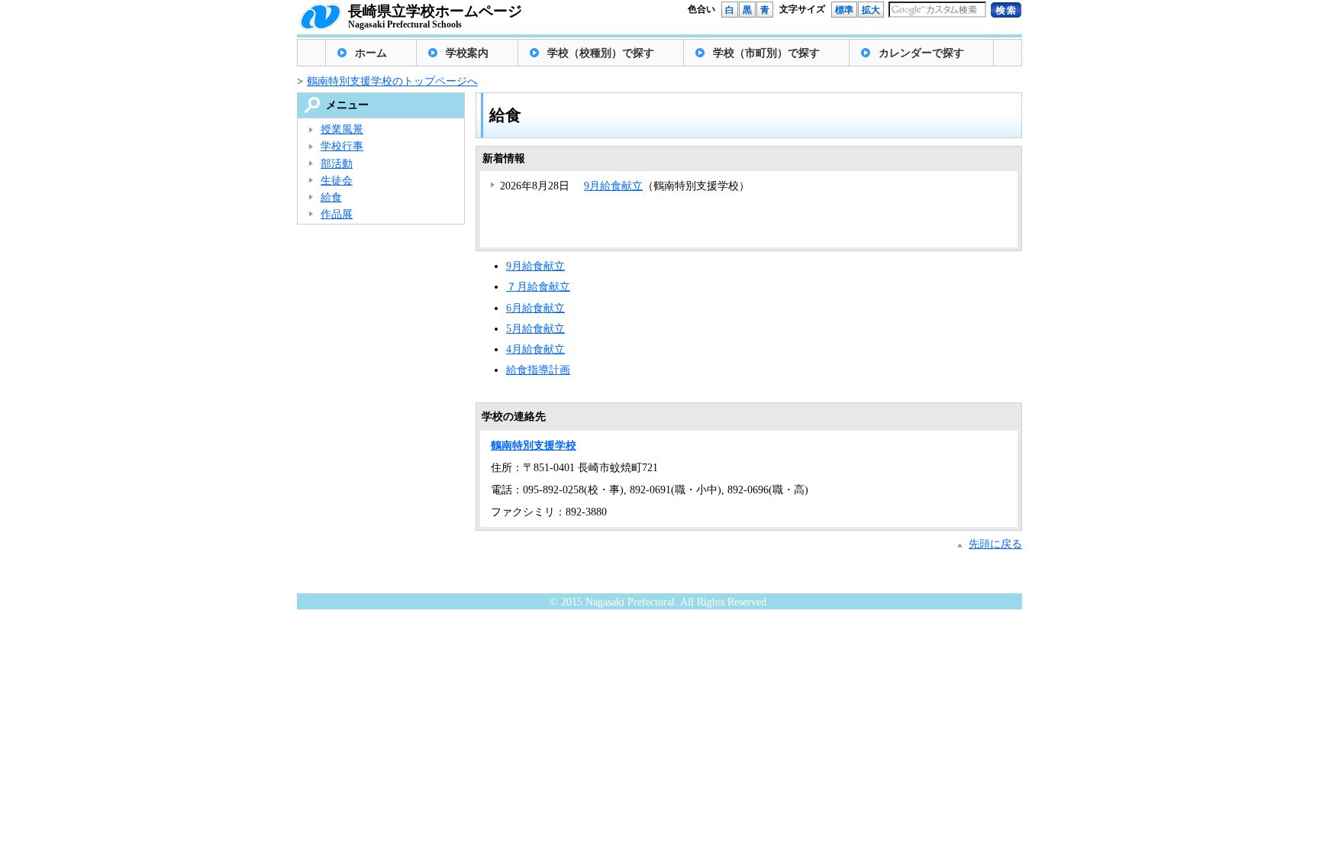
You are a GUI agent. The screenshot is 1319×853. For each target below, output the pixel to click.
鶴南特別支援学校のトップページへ (392, 81)
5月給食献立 (535, 328)
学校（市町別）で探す (766, 53)
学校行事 (342, 146)
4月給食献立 (535, 349)
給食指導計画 (538, 370)
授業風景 (342, 129)
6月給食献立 (535, 308)
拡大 (871, 10)
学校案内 (467, 53)
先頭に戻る (995, 544)
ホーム (371, 53)
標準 (844, 10)
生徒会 (337, 180)
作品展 (337, 214)
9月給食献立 (613, 186)
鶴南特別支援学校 (533, 445)
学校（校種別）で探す (600, 53)
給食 (331, 197)
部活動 (337, 164)
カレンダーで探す (921, 53)
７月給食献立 (538, 286)
